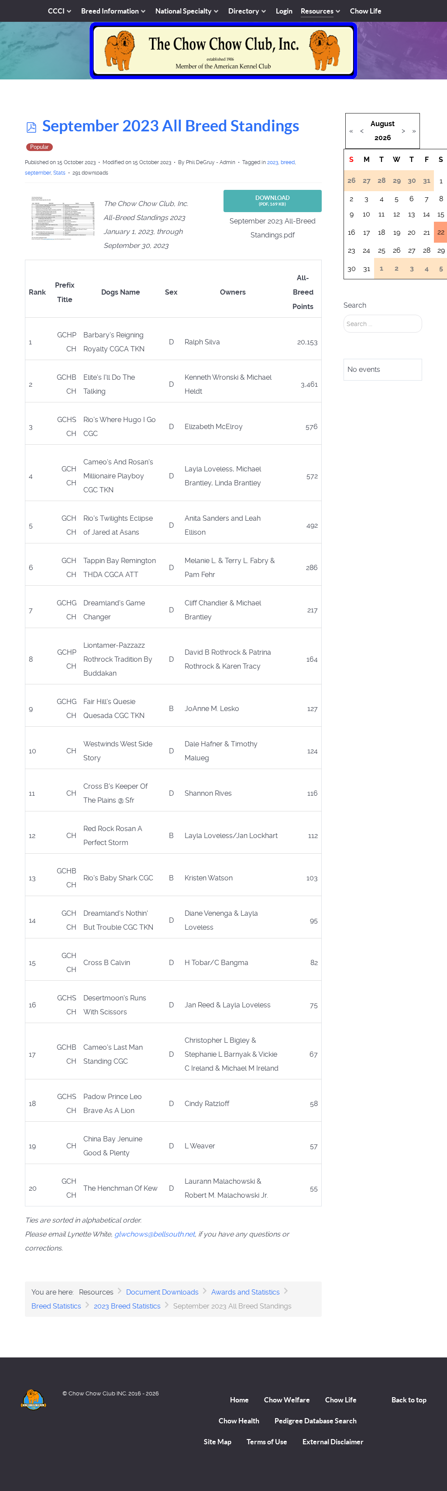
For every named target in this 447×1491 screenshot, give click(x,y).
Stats (59, 173)
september (38, 173)
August (383, 124)
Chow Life (341, 1400)
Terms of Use (267, 1442)
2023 (272, 162)
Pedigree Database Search (316, 1421)
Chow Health (239, 1421)
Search (355, 305)
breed (288, 162)
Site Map (217, 1442)
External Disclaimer (333, 1442)
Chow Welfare (287, 1400)
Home (239, 1400)
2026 (383, 138)
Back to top (409, 1400)
